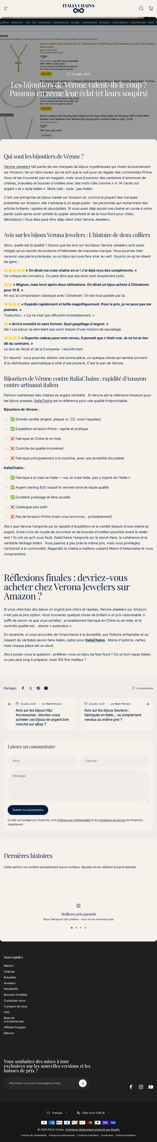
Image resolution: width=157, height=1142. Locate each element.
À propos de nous (15, 1006)
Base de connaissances (14, 1019)
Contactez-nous (14, 1000)
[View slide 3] (80, 927)
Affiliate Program (15, 1027)
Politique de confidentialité (73, 820)
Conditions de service (112, 820)
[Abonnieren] (83, 1083)
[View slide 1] (71, 927)
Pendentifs (11, 989)
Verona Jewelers (17, 167)
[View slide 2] (76, 927)
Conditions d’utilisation (88, 1135)
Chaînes (9, 971)
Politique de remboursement (62, 1135)
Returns (9, 1033)
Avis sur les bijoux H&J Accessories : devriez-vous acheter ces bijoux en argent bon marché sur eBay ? (42, 717)
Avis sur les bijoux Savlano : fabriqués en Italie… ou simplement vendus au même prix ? (112, 715)
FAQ (6, 1012)
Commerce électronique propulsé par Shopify (92, 1129)
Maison (9, 965)
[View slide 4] (85, 927)
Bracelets (10, 977)
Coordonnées (107, 1135)
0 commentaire (145, 688)
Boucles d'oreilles (15, 994)
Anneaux (10, 983)
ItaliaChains (43, 401)
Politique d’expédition (126, 1135)
